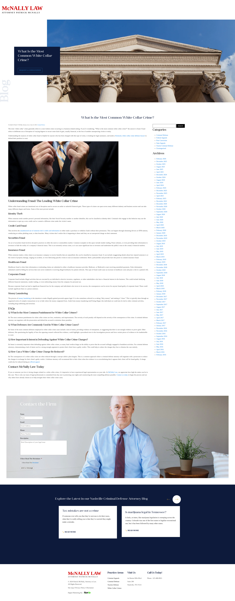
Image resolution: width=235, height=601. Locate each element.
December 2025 (161, 161)
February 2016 (161, 355)
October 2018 (160, 270)
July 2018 (159, 278)
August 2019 (160, 243)
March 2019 (160, 257)
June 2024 (159, 182)
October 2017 (160, 302)
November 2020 (161, 206)
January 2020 (160, 233)
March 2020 (160, 228)
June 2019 (159, 249)
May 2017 (159, 315)
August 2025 (160, 167)
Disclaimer (35, 462)
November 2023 (161, 193)
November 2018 (161, 267)
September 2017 (161, 304)
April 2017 (160, 318)
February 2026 (161, 159)
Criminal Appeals (113, 578)
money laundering (25, 298)
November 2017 (161, 299)
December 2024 (161, 175)
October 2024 (160, 177)
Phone (22, 430)
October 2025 (160, 164)
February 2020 (161, 230)
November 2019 (161, 238)
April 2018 (160, 286)
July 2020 (159, 217)
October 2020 (160, 209)
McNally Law (112, 372)
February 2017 (161, 323)
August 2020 (160, 214)
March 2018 (160, 288)
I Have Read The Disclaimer (31, 459)
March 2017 (160, 320)
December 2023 (161, 190)
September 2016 (161, 336)
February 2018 (161, 291)
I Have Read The (30, 462)
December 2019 (161, 235)
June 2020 (159, 220)
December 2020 (161, 204)
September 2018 (161, 273)
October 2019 (160, 241)
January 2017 (160, 325)
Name (22, 414)
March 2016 (160, 352)
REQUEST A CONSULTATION (30, 70)
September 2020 (161, 212)
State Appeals (160, 143)
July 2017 (159, 310)
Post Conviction (161, 140)
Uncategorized (161, 148)
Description (24, 438)
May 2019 (159, 251)
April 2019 (160, 254)
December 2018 (161, 265)
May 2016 (159, 347)
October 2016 (160, 333)
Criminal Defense (41, 125)
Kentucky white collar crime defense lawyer (130, 136)
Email (22, 422)
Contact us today (122, 375)
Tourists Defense (113, 585)
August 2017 (160, 307)
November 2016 (161, 331)
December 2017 (161, 296)
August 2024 (160, 180)
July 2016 (159, 341)
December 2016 (161, 328)
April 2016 (160, 349)
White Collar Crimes (114, 588)
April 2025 (160, 172)
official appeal (35, 362)
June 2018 (159, 281)
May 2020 (159, 222)
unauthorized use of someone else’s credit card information (40, 231)
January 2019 (160, 262)
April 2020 (160, 225)
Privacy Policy (80, 588)
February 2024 (161, 188)
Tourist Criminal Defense (164, 146)
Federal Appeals (161, 138)
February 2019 (161, 259)
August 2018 (160, 275)
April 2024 (160, 185)
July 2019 (159, 246)
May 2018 (159, 283)
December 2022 (161, 201)
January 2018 (160, 294)
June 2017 (159, 312)
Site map (71, 588)
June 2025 (159, 169)
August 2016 (160, 339)
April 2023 (160, 196)
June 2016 (159, 344)
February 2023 (161, 198)
